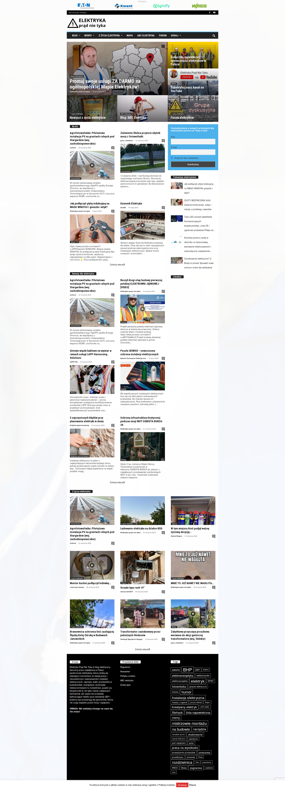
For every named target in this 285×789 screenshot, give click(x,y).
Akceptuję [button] (182, 785)
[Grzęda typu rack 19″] (142, 567)
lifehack (177, 712)
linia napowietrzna (198, 712)
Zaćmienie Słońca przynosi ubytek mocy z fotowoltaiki (140, 134)
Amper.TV (74, 242)
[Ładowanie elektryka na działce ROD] (142, 510)
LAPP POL (74, 362)
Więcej (192, 784)
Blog (74, 35)
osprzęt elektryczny (178, 739)
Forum (163, 35)
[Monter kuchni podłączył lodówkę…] (92, 565)
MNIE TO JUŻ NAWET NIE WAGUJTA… (192, 583)
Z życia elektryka (109, 35)
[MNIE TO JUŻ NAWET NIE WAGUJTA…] (193, 565)
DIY (197, 670)
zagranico (196, 768)
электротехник (77, 587)
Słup (197, 762)
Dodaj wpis (125, 684)
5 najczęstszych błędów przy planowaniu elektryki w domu (87, 419)
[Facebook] (210, 12)
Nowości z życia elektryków (88, 117)
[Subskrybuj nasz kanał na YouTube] (193, 84)
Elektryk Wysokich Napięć (131, 639)
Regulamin (125, 667)
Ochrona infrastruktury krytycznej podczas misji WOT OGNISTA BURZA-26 (141, 421)
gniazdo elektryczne (198, 686)
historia (175, 691)
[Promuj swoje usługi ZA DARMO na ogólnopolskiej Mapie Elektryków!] (117, 71)
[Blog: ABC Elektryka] (142, 111)
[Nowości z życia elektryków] (92, 111)
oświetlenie (193, 739)
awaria (176, 669)
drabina (206, 669)
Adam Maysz (176, 536)
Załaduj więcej (116, 264)
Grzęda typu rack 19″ (132, 587)
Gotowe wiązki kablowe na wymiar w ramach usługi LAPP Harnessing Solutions (90, 354)
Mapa (130, 35)
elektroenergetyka (182, 675)
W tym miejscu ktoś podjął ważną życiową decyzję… (190, 530)
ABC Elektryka (146, 35)
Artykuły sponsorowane (80, 456)
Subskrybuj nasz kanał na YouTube (187, 89)
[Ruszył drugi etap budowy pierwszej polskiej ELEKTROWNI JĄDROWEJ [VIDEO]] (142, 309)
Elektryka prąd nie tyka (80, 91)
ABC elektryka (126, 680)
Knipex (207, 702)
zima (173, 772)
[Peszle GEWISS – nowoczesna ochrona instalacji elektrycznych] (142, 376)
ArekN (123, 207)
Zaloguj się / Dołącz (78, 12)
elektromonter (203, 675)
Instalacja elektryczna (188, 697)
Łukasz (73, 147)
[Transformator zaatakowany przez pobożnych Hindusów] (142, 613)
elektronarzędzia (180, 680)
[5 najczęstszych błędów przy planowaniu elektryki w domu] (92, 443)
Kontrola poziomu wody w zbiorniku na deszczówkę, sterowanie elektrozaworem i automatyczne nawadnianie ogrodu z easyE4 (197, 244)
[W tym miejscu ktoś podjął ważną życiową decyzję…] (193, 510)
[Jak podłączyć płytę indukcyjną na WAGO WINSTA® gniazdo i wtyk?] (92, 228)
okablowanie (195, 734)
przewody (191, 757)
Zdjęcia (174, 53)
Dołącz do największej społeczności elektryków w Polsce (188, 60)
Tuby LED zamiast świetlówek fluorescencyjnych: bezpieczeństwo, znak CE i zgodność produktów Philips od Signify (198, 223)
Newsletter (125, 671)
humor (186, 691)
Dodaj (174, 35)
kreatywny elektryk (184, 707)
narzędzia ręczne (178, 734)
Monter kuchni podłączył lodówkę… (90, 583)
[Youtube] (214, 12)
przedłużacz (177, 757)
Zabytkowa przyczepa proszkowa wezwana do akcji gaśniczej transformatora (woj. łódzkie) (190, 635)
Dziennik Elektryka (131, 203)
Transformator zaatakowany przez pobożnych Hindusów (140, 633)
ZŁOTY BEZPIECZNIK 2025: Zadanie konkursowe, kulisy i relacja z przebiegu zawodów (197, 205)
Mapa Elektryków (77, 76)
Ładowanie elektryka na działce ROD (141, 528)
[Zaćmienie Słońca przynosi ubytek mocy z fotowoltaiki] (142, 158)
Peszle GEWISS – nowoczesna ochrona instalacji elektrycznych (139, 352)
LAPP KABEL (205, 707)
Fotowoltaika (75, 178)
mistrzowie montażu (189, 723)
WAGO (175, 767)
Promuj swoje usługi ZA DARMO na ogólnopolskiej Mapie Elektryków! (105, 84)
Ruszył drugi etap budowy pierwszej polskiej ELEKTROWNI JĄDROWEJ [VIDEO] (141, 283)
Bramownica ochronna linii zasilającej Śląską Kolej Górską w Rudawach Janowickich (92, 635)
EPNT (211, 680)
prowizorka (204, 752)
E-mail (174, 147)
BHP (187, 670)
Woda (184, 767)
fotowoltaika (179, 686)
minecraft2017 (126, 591)
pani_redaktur (126, 140)
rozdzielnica (182, 762)
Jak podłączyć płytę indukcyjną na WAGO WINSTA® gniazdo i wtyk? (89, 205)
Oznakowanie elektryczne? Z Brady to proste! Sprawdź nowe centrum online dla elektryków (199, 263)
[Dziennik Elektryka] (142, 225)
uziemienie (206, 762)
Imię (173, 136)
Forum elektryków (182, 117)
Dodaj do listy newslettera (186, 157)
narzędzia (199, 729)
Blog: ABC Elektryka (133, 117)
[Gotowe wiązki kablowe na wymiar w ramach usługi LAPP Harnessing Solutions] (92, 379)
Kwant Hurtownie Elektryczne (133, 358)
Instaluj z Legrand (179, 702)
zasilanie (209, 767)
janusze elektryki (196, 702)
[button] (213, 35)
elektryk (198, 681)
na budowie (181, 729)
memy (176, 717)
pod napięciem (179, 742)
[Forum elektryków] (193, 111)
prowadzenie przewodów (183, 752)
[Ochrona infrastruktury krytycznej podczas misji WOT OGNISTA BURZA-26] (142, 446)
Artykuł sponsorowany (79, 425)
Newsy (88, 35)
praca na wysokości (185, 747)
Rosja (200, 757)
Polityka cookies (127, 675)
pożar (191, 743)
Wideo (173, 84)
